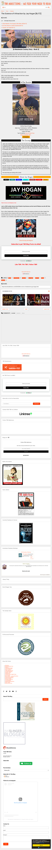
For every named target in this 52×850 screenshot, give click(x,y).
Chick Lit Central (26, 563)
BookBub (39, 179)
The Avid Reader (8, 680)
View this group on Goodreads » (45, 574)
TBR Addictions (25, 553)
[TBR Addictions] (26, 5)
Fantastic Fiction (8, 672)
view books (31, 558)
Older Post (47, 309)
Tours (7, 11)
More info (42, 842)
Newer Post (5, 309)
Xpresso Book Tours (29, 133)
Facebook (19, 179)
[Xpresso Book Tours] (26, 720)
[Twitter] (6, 691)
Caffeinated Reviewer (9, 668)
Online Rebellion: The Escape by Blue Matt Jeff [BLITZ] (14, 23)
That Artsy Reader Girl (9, 679)
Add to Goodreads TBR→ (26, 134)
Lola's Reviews (7, 675)
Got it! (41, 845)
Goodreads (32, 179)
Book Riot (6, 667)
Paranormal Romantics (9, 677)
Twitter (12, 179)
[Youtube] (13, 691)
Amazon (45, 179)
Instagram (26, 179)
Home (2, 11)
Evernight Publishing (8, 671)
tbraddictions (17, 819)
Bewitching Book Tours (9, 666)
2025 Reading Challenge (26, 552)
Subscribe (26, 255)
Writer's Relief (7, 682)
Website (6, 179)
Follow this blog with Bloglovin (26, 240)
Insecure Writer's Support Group (10, 674)
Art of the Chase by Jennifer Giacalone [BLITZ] (12, 25)
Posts (6, 775)
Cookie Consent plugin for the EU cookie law (41, 847)
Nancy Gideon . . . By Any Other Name (11, 676)
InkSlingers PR (7, 673)
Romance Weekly (8, 678)
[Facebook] (3, 691)
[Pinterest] (9, 691)
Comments (7, 776)
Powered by (22, 260)
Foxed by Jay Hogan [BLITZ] (8, 27)
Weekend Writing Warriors (9, 681)
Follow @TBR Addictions (26, 271)
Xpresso (12, 11)
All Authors (7, 665)
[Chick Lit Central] (4, 567)
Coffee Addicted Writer (9, 670)
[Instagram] (16, 691)
